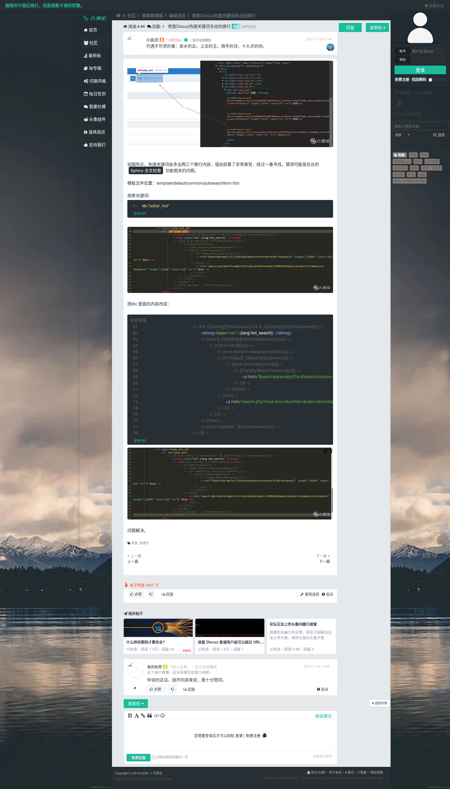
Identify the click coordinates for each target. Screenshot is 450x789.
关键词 (144, 543)
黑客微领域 (152, 15)
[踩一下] (151, 594)
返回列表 (381, 703)
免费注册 (402, 79)
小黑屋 (361, 772)
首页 (92, 30)
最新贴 (94, 55)
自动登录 (439, 79)
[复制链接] (249, 26)
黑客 (413, 155)
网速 (422, 174)
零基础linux (402, 161)
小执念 (152, 40)
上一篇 (132, 561)
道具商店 (96, 132)
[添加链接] (143, 715)
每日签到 (97, 94)
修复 (135, 543)
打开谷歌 (432, 161)
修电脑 (398, 174)
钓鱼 (424, 155)
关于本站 (335, 772)
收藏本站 (436, 5)
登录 (420, 69)
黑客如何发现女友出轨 (409, 181)
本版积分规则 (322, 756)
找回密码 (419, 79)
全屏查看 (138, 320)
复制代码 (140, 213)
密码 (402, 59)
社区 (93, 43)
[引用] (150, 715)
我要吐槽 (97, 106)
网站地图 (376, 772)
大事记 (349, 772)
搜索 (398, 135)
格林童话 (400, 168)
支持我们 (96, 145)
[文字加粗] (130, 715)
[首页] (117, 15)
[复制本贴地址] (135, 689)
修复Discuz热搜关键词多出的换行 (223, 15)
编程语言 (177, 15)
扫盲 (411, 174)
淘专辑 (94, 68)
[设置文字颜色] (137, 715)
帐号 (402, 51)
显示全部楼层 (201, 40)
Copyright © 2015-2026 (138, 773)
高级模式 (323, 716)
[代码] (156, 715)
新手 (418, 161)
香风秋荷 (154, 666)
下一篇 (324, 561)
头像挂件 (97, 119)
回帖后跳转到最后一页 (172, 757)
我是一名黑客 (431, 168)
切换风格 (97, 81)
